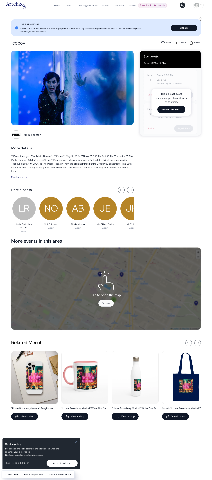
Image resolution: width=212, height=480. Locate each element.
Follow (183, 43)
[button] (26, 177)
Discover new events (171, 109)
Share (197, 43)
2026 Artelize (11, 474)
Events (57, 5)
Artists (69, 5)
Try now (106, 303)
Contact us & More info (60, 474)
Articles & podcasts (33, 474)
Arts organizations (88, 5)
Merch (132, 5)
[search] (182, 5)
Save (168, 43)
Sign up (184, 28)
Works (105, 5)
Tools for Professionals (152, 5)
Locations (119, 5)
